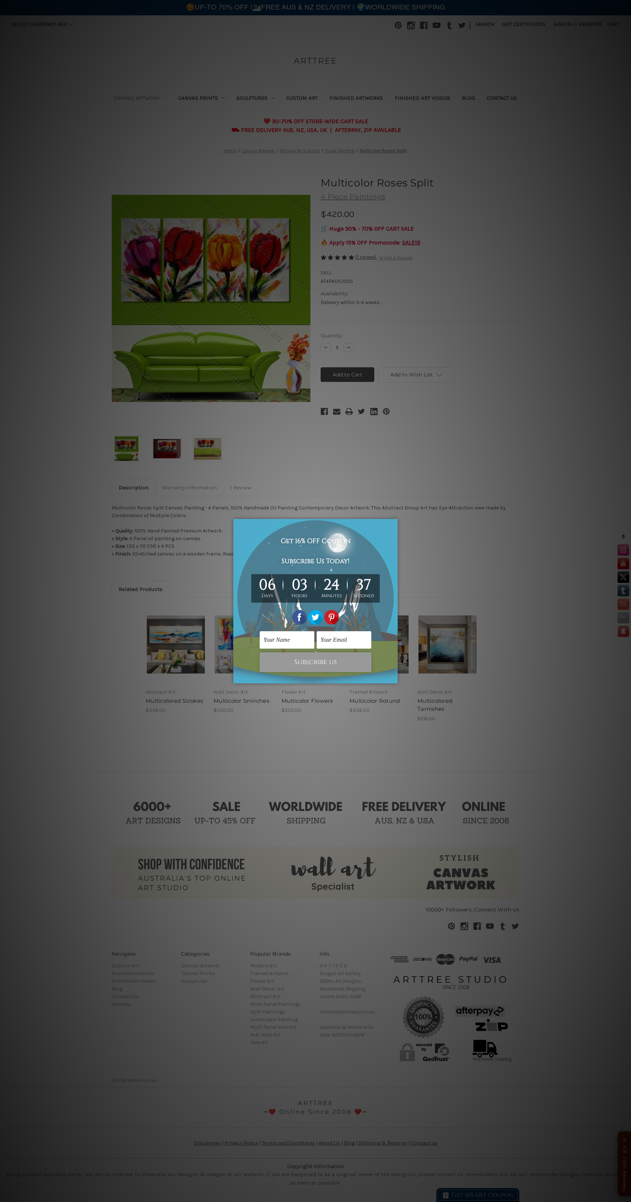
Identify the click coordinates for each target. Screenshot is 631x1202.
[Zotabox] (393, 677)
